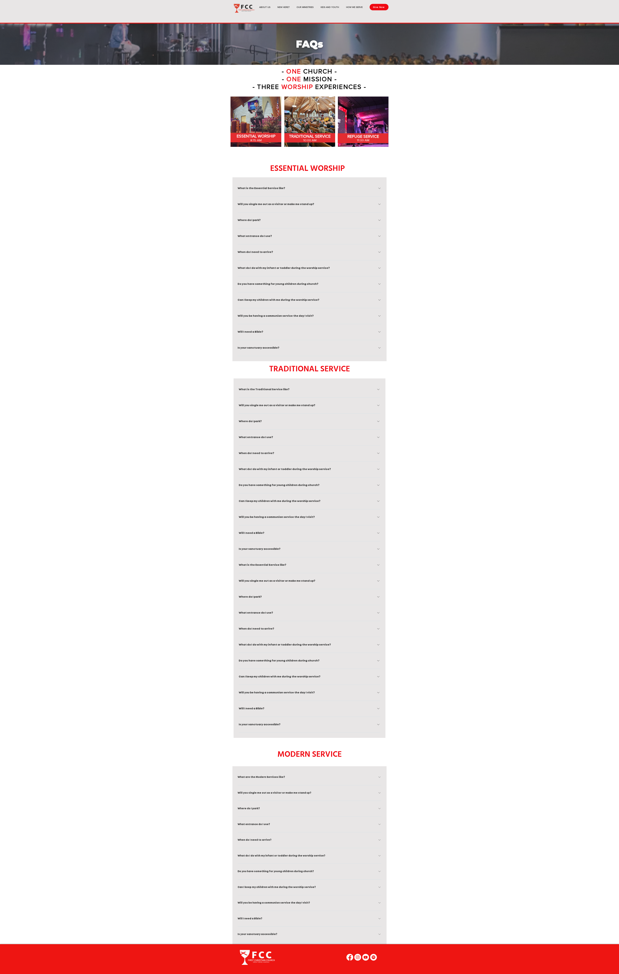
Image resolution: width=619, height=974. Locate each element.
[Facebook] (349, 957)
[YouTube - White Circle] (365, 957)
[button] (264, 7)
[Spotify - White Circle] (373, 957)
